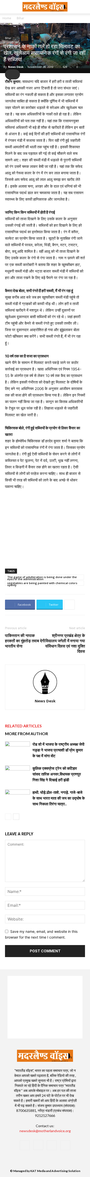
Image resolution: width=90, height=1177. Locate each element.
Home (6, 18)
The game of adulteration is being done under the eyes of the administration (42, 577)
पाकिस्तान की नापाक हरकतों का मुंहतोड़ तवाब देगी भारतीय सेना (25, 640)
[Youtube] (65, 1145)
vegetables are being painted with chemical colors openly (42, 583)
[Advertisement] (45, 528)
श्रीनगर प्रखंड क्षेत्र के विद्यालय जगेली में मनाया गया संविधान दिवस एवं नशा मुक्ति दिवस (65, 643)
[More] (69, 605)
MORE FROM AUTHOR (26, 733)
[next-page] (16, 817)
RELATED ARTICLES (23, 725)
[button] (83, 7)
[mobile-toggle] (8, 7)
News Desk (16, 67)
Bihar (20, 18)
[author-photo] (45, 694)
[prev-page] (8, 817)
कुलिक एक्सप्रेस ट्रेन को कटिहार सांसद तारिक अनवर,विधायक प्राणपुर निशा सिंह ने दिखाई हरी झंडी (56, 774)
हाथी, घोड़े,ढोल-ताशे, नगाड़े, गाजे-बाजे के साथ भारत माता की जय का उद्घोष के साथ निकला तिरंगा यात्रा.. (58, 798)
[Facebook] (25, 1145)
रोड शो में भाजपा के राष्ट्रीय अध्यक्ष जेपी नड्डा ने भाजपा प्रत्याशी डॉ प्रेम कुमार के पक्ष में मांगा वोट (58, 750)
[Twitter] (52, 1145)
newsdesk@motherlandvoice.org (45, 1131)
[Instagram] (38, 1145)
